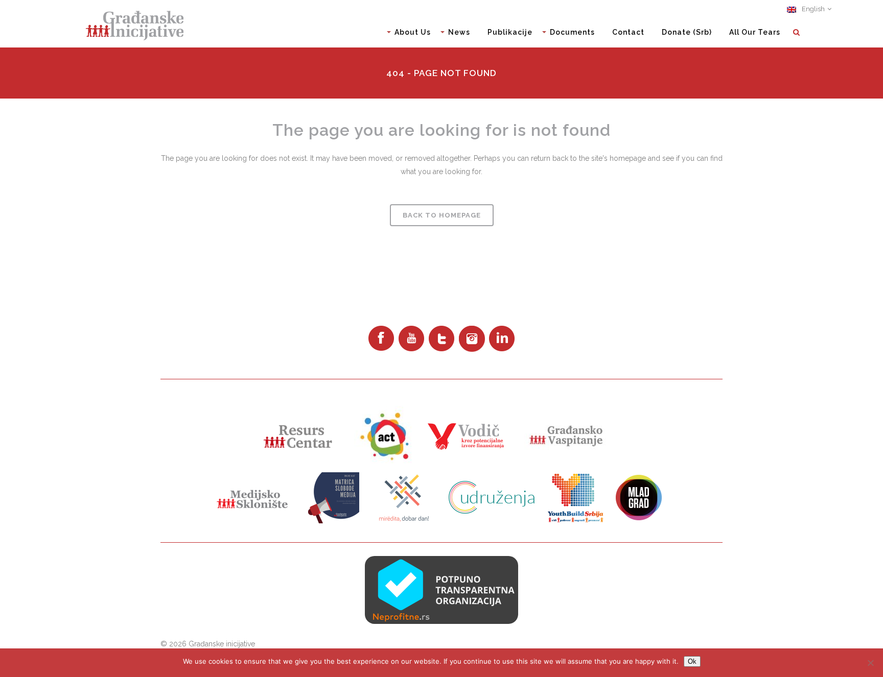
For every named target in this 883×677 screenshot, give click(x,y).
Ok (692, 661)
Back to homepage (442, 215)
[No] (870, 663)
